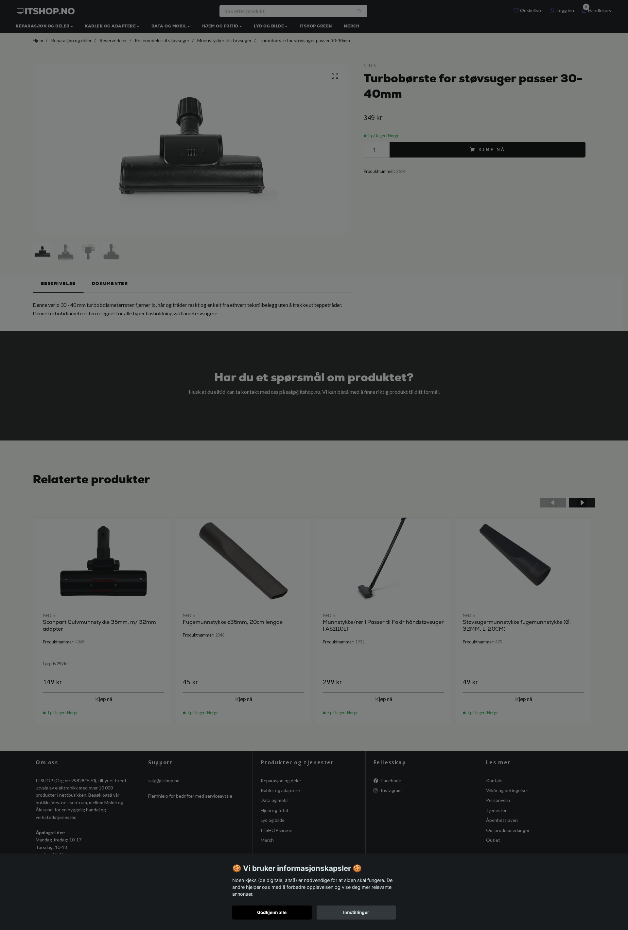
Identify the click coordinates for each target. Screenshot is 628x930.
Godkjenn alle (272, 912)
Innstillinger (356, 912)
